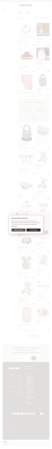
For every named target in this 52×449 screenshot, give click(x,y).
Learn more (14, 226)
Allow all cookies (18, 230)
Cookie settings (33, 230)
